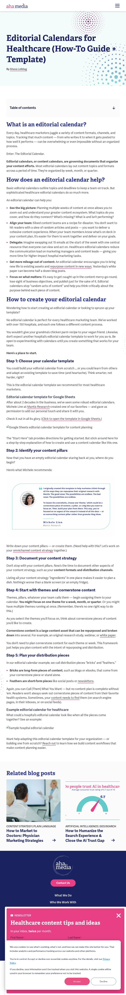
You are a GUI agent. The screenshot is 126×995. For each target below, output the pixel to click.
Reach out (49, 743)
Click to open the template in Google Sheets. (71, 419)
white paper (108, 635)
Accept (77, 981)
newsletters (86, 681)
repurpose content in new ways (71, 266)
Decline (103, 981)
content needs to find (65, 698)
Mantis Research (38, 407)
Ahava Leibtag (18, 69)
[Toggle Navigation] (117, 5)
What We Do (63, 895)
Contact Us (63, 883)
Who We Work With (63, 902)
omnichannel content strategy (33, 550)
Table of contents (23, 108)
